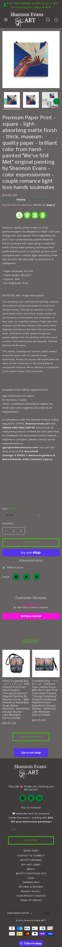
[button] (5, 19)
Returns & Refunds (31, 886)
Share (6, 576)
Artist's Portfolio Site (31, 873)
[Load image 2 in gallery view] (31, 100)
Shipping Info (31, 882)
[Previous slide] (4, 5)
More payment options (31, 560)
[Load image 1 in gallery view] (12, 100)
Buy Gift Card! (31, 864)
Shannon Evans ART (34, 920)
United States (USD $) (18, 913)
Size (9, 508)
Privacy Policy (31, 891)
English (46, 913)
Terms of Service (31, 900)
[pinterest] (31, 798)
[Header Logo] (26, 19)
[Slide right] (56, 101)
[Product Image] (31, 59)
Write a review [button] (31, 616)
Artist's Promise (31, 860)
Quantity (8, 523)
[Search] (48, 20)
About (31, 869)
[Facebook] (16, 576)
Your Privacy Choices (31, 895)
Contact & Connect (31, 855)
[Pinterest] (36, 576)
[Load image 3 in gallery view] (50, 100)
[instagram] (39, 798)
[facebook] (22, 798)
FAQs (31, 878)
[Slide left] (5, 101)
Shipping (20, 199)
